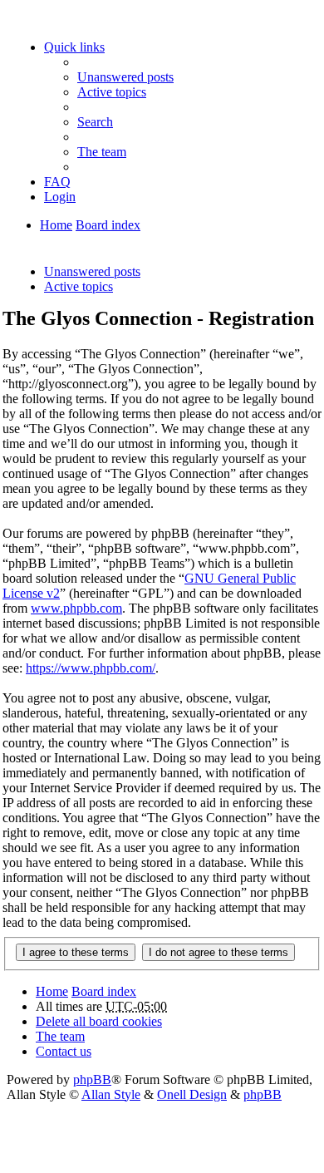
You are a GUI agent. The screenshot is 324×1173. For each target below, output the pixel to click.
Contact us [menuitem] (63, 1051)
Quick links (74, 47)
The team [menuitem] (101, 152)
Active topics (78, 286)
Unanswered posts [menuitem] (125, 77)
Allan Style (110, 1094)
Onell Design (192, 1094)
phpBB (92, 1079)
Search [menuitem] (95, 122)
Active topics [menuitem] (111, 92)
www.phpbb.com (76, 608)
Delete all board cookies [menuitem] (99, 1021)
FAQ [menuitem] (57, 182)
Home (56, 225)
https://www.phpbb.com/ (90, 668)
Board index (108, 225)
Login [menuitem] (60, 197)
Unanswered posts (92, 271)
